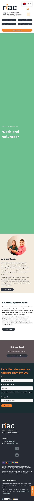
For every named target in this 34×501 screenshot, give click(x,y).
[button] (28, 9)
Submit (6, 406)
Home (3, 126)
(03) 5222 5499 (11, 441)
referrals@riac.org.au (12, 443)
